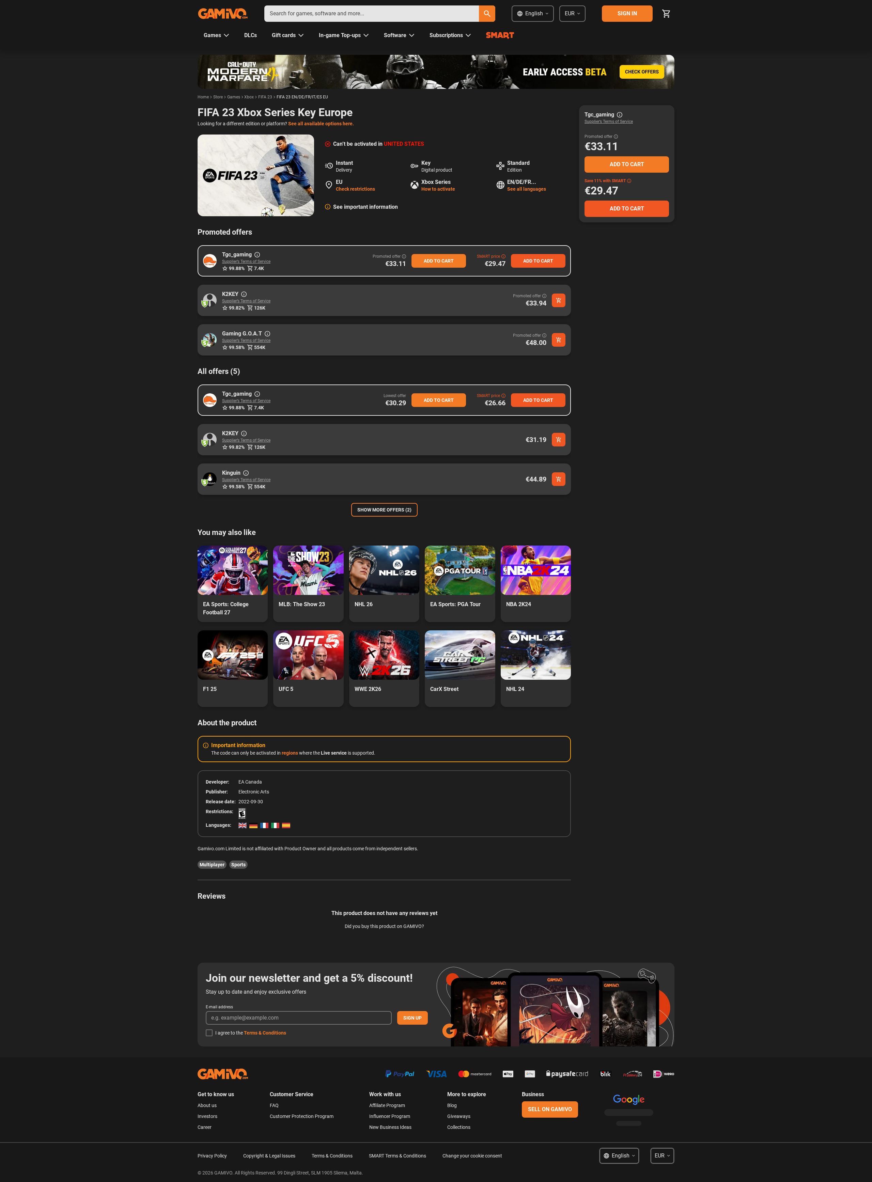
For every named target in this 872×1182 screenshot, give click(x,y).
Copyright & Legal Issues (269, 1156)
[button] (210, 261)
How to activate (438, 189)
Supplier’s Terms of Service (246, 261)
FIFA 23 (265, 97)
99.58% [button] (237, 347)
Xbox (249, 97)
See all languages (526, 189)
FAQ (274, 1105)
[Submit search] (487, 13)
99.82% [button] (237, 308)
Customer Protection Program (301, 1116)
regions (290, 753)
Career (205, 1127)
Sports (238, 864)
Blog (452, 1105)
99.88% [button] (237, 268)
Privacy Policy (212, 1156)
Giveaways (458, 1116)
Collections (458, 1127)
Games (233, 97)
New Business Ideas (390, 1127)
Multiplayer (212, 864)
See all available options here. (321, 123)
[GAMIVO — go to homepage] (223, 13)
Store (218, 97)
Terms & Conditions (265, 1033)
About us (207, 1105)
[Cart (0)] (666, 13)
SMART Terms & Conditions (397, 1156)
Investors (207, 1116)
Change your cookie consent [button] (472, 1156)
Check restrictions (355, 189)
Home (203, 97)
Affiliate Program (387, 1105)
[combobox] (371, 13)
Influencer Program (389, 1116)
